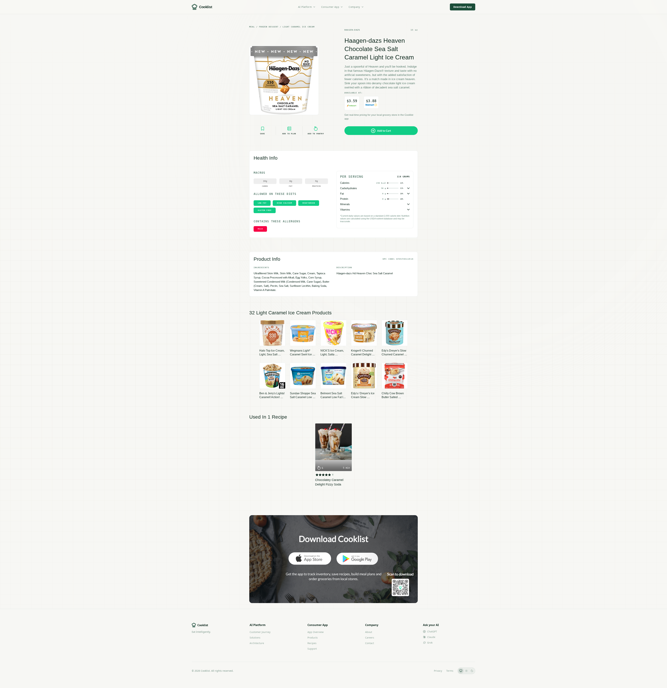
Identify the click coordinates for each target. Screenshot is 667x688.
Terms (449, 670)
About (368, 632)
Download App (462, 7)
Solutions (255, 637)
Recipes (311, 643)
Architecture (257, 643)
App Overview (315, 632)
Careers (369, 637)
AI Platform (305, 7)
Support (312, 648)
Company (354, 7)
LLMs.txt (425, 670)
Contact (369, 643)
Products (312, 637)
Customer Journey (260, 632)
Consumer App (330, 7)
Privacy (438, 670)
